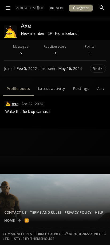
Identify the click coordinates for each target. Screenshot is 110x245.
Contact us (15, 212)
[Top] (19, 220)
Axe (15, 103)
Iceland (71, 33)
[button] (8, 8)
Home (9, 220)
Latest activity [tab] (51, 88)
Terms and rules (45, 212)
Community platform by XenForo (54, 236)
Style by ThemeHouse (34, 238)
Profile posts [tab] (18, 88)
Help (99, 212)
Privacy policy (78, 212)
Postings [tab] (81, 88)
